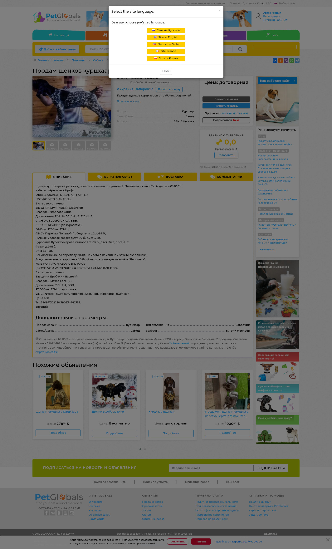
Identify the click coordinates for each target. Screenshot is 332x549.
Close (166, 71)
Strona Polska (167, 58)
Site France (167, 51)
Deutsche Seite (167, 44)
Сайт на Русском (167, 30)
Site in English (167, 37)
